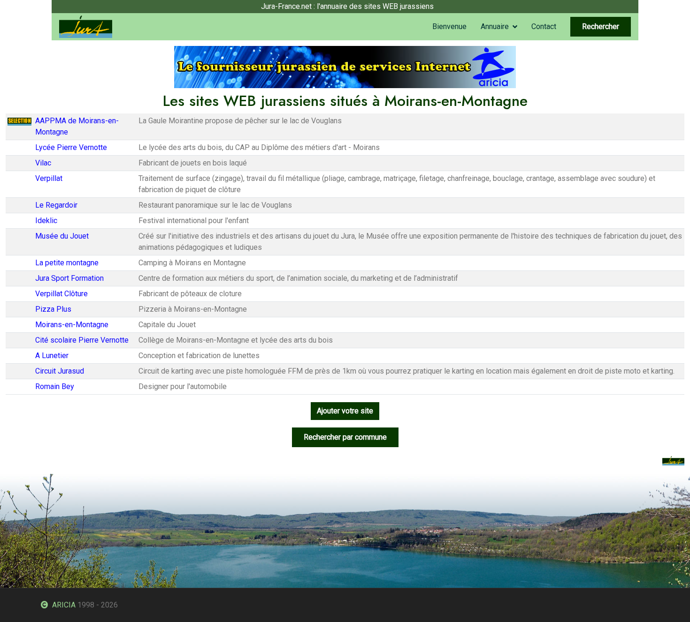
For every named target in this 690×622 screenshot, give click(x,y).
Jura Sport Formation (69, 278)
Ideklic (46, 220)
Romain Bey (54, 386)
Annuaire (495, 26)
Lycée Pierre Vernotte (71, 147)
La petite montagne (67, 262)
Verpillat (48, 178)
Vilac (43, 162)
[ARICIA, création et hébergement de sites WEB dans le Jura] (345, 66)
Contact (543, 26)
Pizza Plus (53, 309)
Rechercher (600, 26)
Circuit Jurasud (59, 371)
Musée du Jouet (62, 236)
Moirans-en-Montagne (71, 324)
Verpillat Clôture (61, 293)
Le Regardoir (56, 205)
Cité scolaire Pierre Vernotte (82, 340)
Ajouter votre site (345, 410)
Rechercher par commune (345, 437)
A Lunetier (52, 355)
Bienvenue (449, 26)
